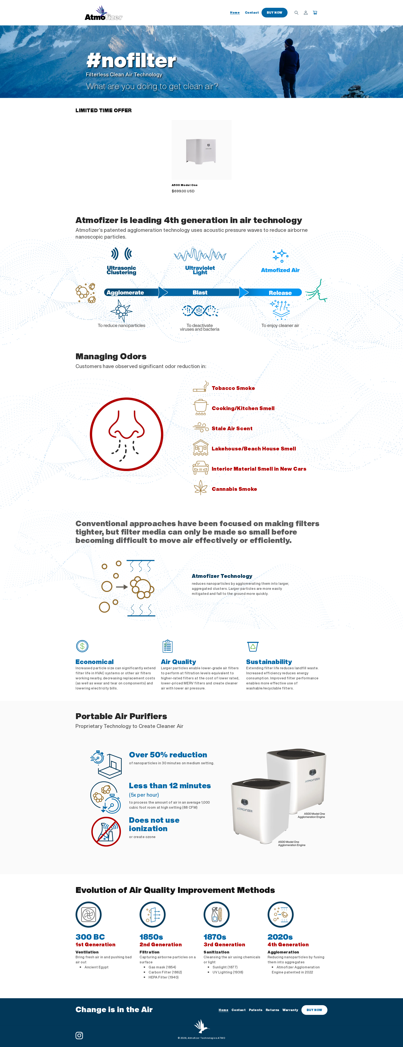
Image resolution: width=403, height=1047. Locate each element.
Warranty (290, 1010)
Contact (239, 1010)
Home (223, 1010)
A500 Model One (185, 185)
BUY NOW (314, 1010)
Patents (256, 1010)
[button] (296, 12)
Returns (272, 1010)
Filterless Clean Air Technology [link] (124, 74)
